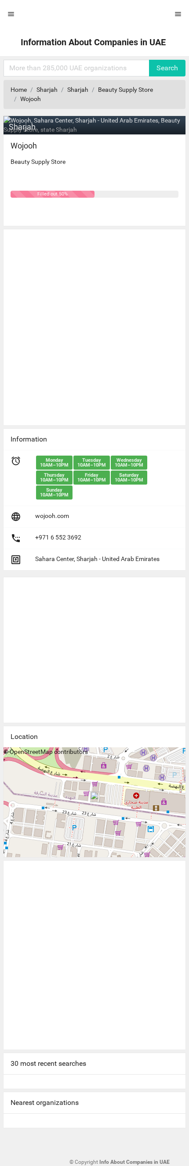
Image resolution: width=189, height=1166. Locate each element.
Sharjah (47, 89)
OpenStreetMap (31, 751)
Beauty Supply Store (125, 89)
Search (167, 68)
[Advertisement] (94, 323)
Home (19, 89)
